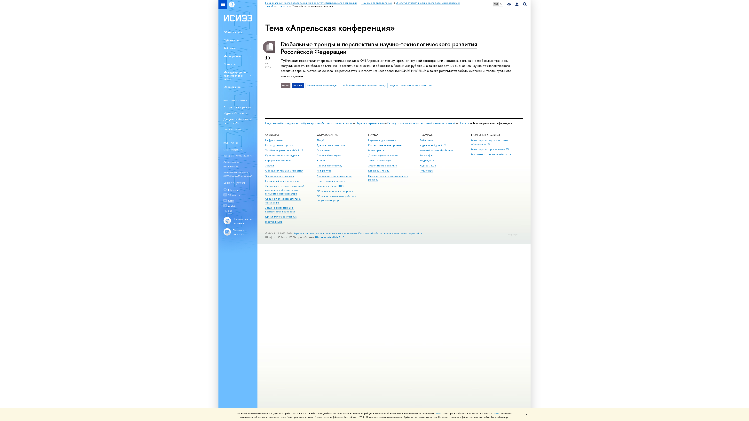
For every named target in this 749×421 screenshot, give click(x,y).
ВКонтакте (234, 195)
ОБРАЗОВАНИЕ (327, 135)
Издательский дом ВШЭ (433, 145)
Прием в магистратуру (329, 165)
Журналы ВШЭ (428, 165)
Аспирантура (324, 170)
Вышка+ (321, 160)
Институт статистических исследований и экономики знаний (421, 123)
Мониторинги (376, 150)
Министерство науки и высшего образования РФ (489, 142)
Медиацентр (427, 160)
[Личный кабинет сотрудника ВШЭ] (517, 4)
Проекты (229, 64)
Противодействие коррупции (282, 181)
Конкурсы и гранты (379, 170)
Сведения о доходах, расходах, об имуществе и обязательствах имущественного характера (284, 189)
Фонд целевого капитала (279, 176)
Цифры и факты (274, 140)
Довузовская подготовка (331, 145)
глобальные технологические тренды (364, 85)
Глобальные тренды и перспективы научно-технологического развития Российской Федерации (379, 48)
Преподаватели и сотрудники (282, 155)
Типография (426, 155)
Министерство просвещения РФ (490, 149)
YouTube (232, 206)
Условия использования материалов (336, 233)
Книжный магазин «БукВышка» (436, 150)
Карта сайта (415, 233)
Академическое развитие (382, 165)
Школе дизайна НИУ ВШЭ (329, 237)
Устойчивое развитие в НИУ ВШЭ (284, 150)
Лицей (320, 140)
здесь (439, 413)
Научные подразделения (370, 123)
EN (501, 4)
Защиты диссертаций (379, 160)
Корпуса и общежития (278, 160)
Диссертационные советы (383, 155)
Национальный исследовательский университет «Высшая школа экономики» (308, 123)
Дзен (231, 200)
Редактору (512, 234)
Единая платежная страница (280, 216)
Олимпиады (323, 150)
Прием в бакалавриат (329, 155)
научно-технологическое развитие (411, 85)
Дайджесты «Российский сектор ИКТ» (238, 121)
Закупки (269, 165)
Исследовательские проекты (385, 145)
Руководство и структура (279, 145)
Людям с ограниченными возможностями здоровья (280, 209)
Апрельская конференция (322, 85)
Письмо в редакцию (238, 232)
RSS (230, 211)
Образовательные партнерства (335, 191)
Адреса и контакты (304, 233)
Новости (464, 123)
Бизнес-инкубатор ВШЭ (330, 186)
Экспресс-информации (237, 107)
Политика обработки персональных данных (382, 233)
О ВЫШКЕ (272, 135)
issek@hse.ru (237, 149)
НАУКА (373, 135)
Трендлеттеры (232, 129)
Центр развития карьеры (331, 181)
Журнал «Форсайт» (235, 113)
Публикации (232, 40)
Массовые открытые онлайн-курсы (491, 154)
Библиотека (426, 140)
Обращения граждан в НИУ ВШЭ (284, 170)
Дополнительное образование (334, 176)
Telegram (233, 190)
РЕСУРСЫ (426, 135)
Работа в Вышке (273, 221)
